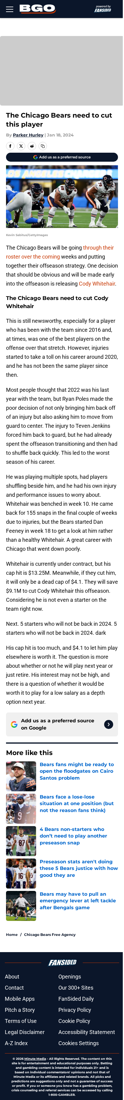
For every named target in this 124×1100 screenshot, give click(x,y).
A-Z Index (16, 1043)
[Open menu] (9, 9)
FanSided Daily (76, 999)
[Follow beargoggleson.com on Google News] (108, 724)
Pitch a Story (20, 1010)
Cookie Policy (74, 1021)
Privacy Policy (74, 1010)
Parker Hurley (28, 135)
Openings (69, 976)
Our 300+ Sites (75, 988)
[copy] (43, 146)
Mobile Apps (20, 999)
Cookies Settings (78, 1043)
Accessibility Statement (86, 1032)
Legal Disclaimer (25, 1032)
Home (12, 934)
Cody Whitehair (97, 283)
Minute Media (35, 1059)
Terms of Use (21, 1021)
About (12, 976)
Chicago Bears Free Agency (50, 934)
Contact (14, 988)
